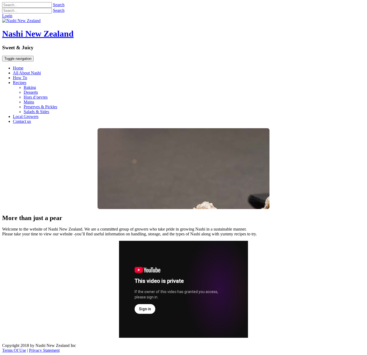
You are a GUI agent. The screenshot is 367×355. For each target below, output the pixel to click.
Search (58, 4)
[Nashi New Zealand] (21, 20)
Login (7, 15)
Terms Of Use (14, 350)
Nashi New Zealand (38, 34)
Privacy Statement (44, 350)
